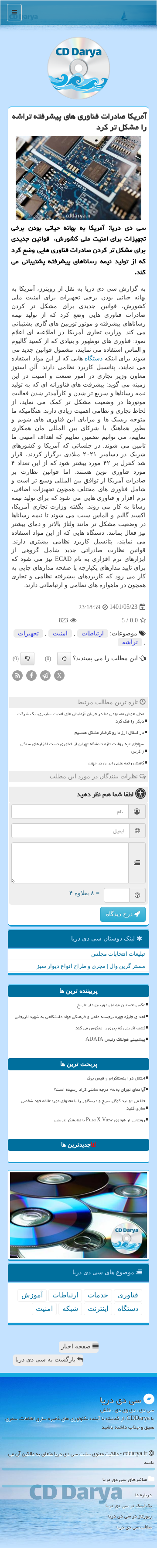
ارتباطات (93, 633)
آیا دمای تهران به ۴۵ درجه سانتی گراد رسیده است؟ (99, 1089)
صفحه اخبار (76, 1346)
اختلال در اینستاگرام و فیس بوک (116, 1078)
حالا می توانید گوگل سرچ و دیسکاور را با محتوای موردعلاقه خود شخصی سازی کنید (83, 1104)
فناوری (128, 1295)
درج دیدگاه (120, 914)
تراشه (130, 642)
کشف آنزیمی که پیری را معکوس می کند (110, 1028)
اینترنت (98, 1308)
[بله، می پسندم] (64, 658)
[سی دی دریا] (78, 68)
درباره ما (143, 1494)
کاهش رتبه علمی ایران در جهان (116, 763)
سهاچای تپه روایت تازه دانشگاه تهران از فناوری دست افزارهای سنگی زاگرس (82, 748)
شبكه (70, 1308)
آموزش (32, 1295)
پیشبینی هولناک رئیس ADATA (115, 1039)
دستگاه (93, 358)
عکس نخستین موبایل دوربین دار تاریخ (111, 1005)
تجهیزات (28, 633)
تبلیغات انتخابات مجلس (118, 954)
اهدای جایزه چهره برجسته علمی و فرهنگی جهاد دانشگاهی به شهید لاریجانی (80, 1016)
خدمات (98, 1295)
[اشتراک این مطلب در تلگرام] (45, 675)
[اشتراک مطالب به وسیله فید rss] (17, 675)
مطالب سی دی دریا (134, 1526)
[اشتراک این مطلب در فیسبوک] (31, 675)
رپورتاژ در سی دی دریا (130, 1516)
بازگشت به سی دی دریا (46, 1359)
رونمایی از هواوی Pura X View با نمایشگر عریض (100, 1120)
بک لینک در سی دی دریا (129, 1505)
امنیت (60, 633)
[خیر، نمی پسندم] (27, 658)
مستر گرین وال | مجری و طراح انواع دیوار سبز (91, 966)
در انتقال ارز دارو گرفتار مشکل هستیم (109, 732)
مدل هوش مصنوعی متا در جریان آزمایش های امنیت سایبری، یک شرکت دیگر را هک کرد (80, 718)
